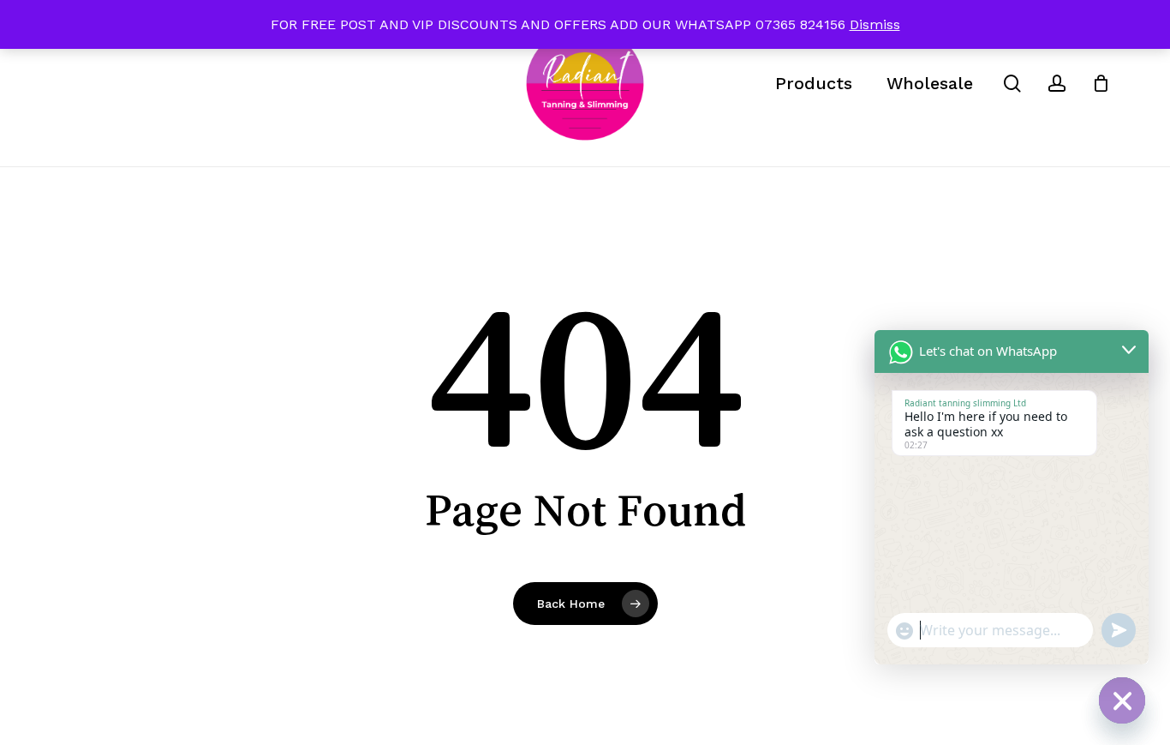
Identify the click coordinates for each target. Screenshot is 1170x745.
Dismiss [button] (875, 24)
